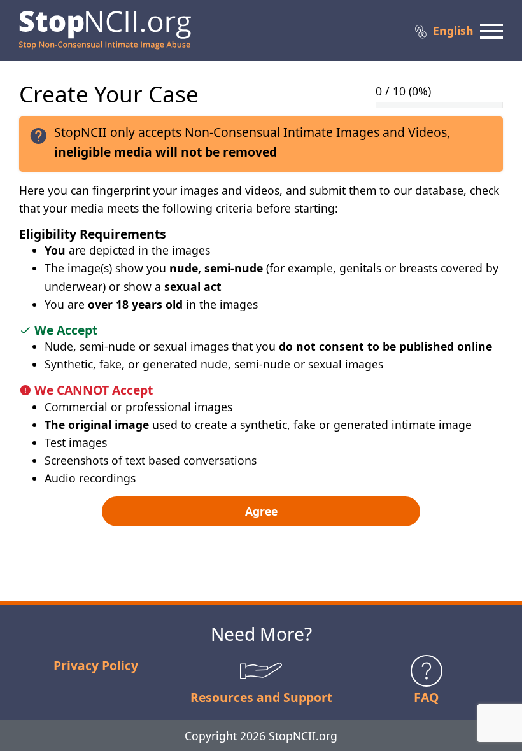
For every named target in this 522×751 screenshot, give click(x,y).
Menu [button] (491, 30)
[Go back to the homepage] (105, 30)
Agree (261, 511)
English (453, 30)
